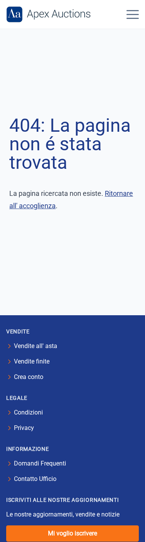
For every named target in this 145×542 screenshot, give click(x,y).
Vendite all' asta (35, 346)
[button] (132, 14)
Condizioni (28, 412)
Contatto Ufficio (35, 479)
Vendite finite (31, 361)
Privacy (24, 428)
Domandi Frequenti (40, 463)
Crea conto (28, 377)
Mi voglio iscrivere (72, 533)
